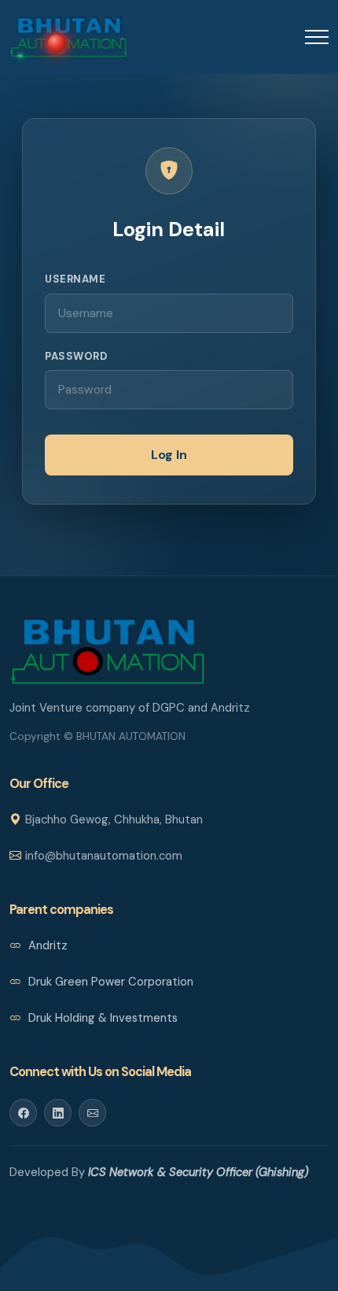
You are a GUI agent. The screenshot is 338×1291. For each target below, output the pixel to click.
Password (76, 356)
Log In (169, 454)
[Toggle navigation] (317, 36)
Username (75, 279)
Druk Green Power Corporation (109, 982)
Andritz (46, 945)
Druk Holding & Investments (101, 1018)
